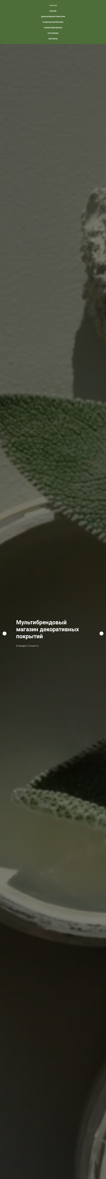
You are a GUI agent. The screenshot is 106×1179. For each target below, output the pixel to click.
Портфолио (53, 33)
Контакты (53, 39)
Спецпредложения (53, 28)
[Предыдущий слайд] (4, 633)
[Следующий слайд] (101, 633)
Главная (53, 5)
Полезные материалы (53, 22)
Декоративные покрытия (53, 17)
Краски (53, 11)
